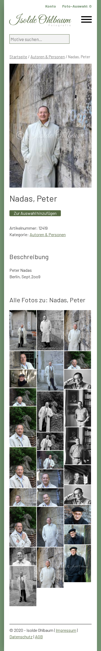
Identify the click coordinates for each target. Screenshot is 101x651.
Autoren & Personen (47, 56)
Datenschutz (21, 636)
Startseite (18, 56)
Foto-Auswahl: (77, 6)
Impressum (66, 630)
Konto (50, 6)
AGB (39, 636)
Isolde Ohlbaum (39, 20)
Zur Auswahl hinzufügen (35, 213)
